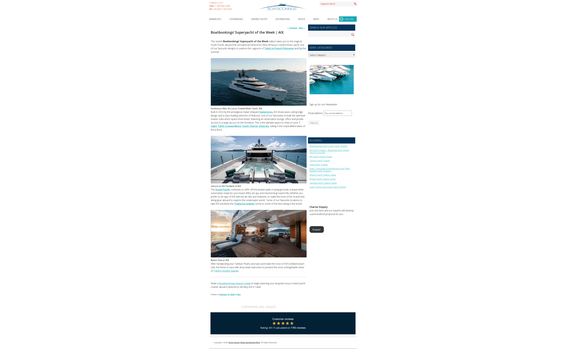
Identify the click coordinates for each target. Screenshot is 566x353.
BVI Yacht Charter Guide (321, 156)
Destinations (283, 19)
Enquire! (317, 229)
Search (355, 3)
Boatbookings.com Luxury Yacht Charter (329, 146)
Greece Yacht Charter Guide (323, 175)
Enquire (349, 19)
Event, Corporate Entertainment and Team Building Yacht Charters (330, 169)
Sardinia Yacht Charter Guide (323, 183)
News (316, 19)
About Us (332, 19)
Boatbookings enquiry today (235, 283)
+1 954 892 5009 (222, 6)
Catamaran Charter (319, 164)
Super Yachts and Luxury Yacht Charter (328, 187)
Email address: (316, 113)
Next (302, 28)
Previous (292, 28)
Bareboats (215, 19)
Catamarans (236, 19)
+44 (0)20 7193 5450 (222, 9)
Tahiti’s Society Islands (226, 270)
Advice (301, 19)
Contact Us (215, 2)
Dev (239, 294)
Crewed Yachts (259, 19)
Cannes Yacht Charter (320, 160)
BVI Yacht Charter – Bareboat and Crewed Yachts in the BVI (329, 151)
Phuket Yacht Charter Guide (323, 179)
